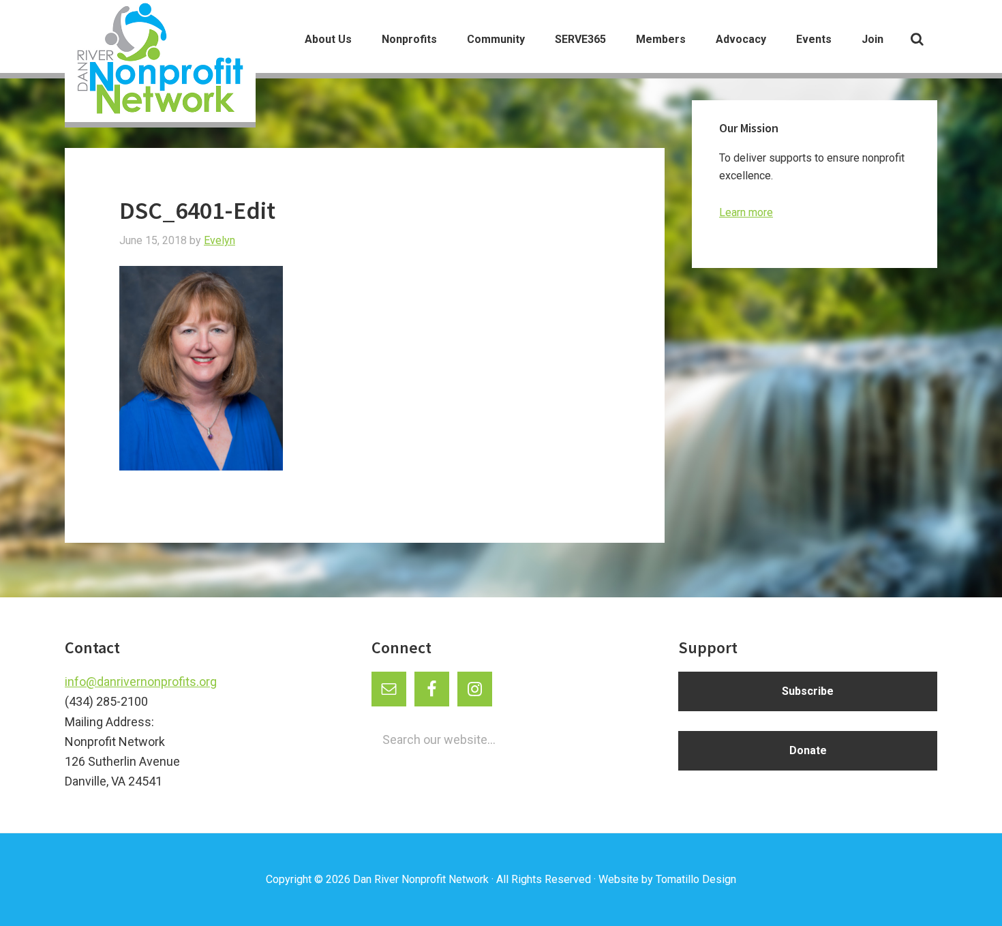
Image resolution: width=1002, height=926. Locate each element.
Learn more (746, 212)
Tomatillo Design (696, 879)
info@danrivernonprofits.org (141, 681)
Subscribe (808, 691)
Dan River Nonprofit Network (421, 879)
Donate (808, 750)
